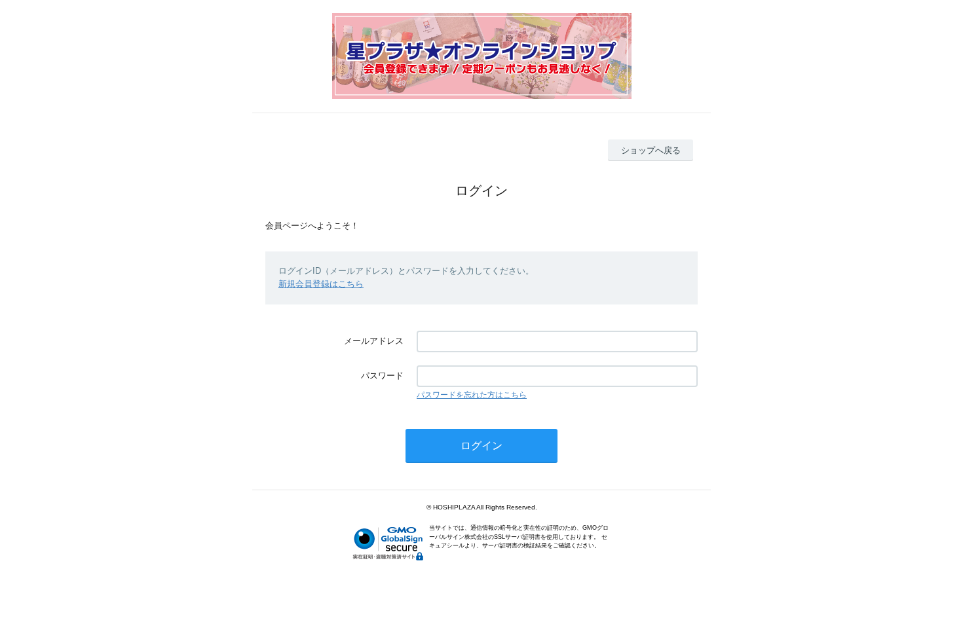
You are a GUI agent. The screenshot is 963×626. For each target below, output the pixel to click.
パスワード (382, 375)
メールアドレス (374, 341)
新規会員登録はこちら (321, 284)
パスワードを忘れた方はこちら (472, 394)
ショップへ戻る (651, 150)
